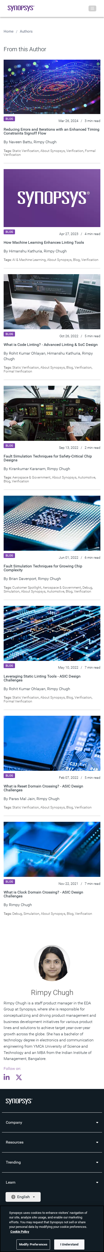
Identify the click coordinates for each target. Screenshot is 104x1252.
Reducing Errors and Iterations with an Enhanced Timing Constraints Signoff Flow (51, 131)
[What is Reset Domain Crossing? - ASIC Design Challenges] (52, 743)
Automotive (86, 477)
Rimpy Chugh (45, 142)
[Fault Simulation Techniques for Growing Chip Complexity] (52, 523)
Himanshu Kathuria (25, 251)
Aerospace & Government (31, 477)
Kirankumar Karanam (27, 468)
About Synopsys (52, 151)
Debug (87, 587)
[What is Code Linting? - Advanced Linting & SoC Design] (52, 301)
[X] (19, 1078)
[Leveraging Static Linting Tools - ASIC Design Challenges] (52, 633)
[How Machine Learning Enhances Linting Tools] (52, 198)
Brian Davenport (22, 578)
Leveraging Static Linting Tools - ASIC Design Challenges (42, 678)
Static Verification (25, 151)
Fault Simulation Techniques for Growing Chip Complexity (43, 568)
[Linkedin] (8, 1078)
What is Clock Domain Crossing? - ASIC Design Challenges (43, 894)
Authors (26, 31)
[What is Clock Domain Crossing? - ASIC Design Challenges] (52, 849)
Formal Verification (18, 371)
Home (9, 31)
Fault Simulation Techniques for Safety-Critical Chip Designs (48, 458)
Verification (74, 151)
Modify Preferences (33, 1244)
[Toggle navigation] (92, 8)
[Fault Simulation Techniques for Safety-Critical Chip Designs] (52, 413)
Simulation (12, 591)
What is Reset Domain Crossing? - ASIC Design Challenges (43, 788)
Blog (76, 260)
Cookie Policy (19, 1231)
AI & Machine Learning (29, 260)
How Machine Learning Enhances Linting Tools (44, 242)
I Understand (69, 1244)
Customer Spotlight (26, 587)
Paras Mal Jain (22, 798)
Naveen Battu (20, 142)
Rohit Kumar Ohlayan (27, 353)
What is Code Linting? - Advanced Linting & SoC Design (51, 344)
